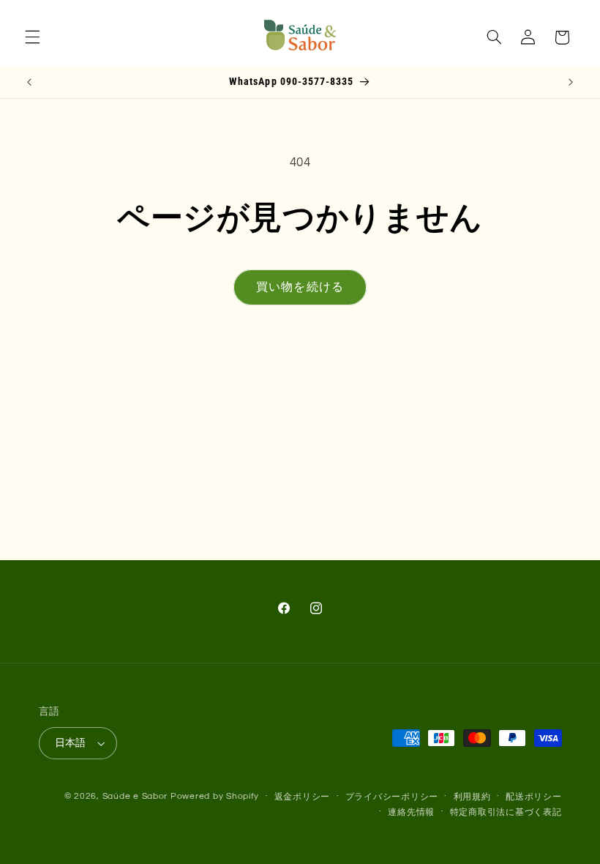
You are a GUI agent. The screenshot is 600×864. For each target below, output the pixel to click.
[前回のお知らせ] (29, 82)
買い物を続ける (299, 287)
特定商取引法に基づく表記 (506, 812)
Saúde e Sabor (135, 796)
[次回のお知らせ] (571, 82)
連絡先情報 (411, 812)
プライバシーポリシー (391, 797)
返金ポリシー (302, 797)
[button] (32, 37)
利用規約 (472, 797)
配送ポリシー (533, 797)
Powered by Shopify (214, 796)
